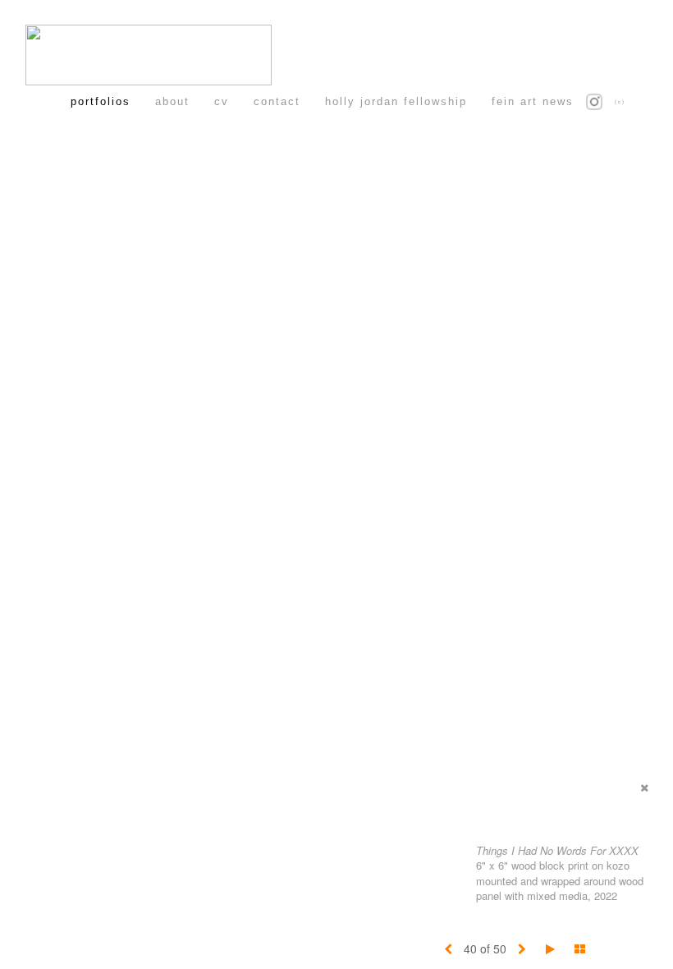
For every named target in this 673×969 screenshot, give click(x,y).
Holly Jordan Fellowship (396, 101)
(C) (620, 101)
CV (221, 101)
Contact (277, 101)
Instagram (604, 101)
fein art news (533, 101)
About (172, 101)
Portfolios (100, 101)
